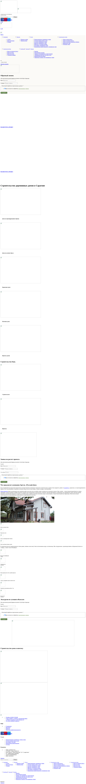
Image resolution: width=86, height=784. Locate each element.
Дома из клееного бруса (68, 40)
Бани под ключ (10, 53)
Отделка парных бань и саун (40, 40)
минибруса (66, 487)
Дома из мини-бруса (67, 39)
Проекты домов (24, 39)
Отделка (8, 744)
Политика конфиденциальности (13, 729)
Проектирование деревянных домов (42, 39)
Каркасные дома (66, 43)
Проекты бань (24, 40)
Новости (8, 728)
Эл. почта (3, 472)
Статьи (8, 39)
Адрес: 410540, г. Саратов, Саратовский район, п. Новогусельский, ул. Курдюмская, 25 (16, 719)
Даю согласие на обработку (17, 88)
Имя (2, 80)
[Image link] (1, 715)
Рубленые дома (66, 44)
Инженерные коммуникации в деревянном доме (45, 46)
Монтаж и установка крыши (40, 44)
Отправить (4, 92)
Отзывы (9, 42)
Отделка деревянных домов (40, 42)
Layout (2, 464)
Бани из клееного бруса (12, 51)
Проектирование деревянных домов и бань (16, 739)
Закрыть (2, 758)
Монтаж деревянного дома (40, 43)
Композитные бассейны (39, 56)
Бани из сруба (10, 52)
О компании (9, 726)
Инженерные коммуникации (12, 743)
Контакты (8, 727)
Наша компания (4, 491)
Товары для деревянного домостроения (43, 53)
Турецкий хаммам (11, 55)
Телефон (3, 83)
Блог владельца (10, 40)
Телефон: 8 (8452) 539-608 (12, 717)
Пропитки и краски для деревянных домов (44, 57)
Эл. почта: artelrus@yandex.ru (12, 721)
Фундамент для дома (10, 742)
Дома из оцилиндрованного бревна (71, 42)
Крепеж (36, 51)
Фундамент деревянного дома (41, 45)
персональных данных (23, 88)
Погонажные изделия (39, 52)
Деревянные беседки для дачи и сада (42, 55)
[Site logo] (9, 12)
